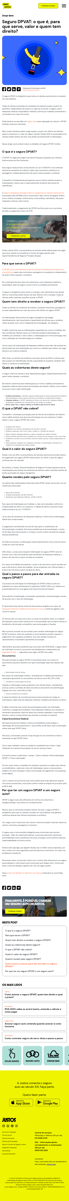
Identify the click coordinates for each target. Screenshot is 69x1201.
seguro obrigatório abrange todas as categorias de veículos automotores (34, 193)
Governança (6, 1151)
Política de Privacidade (9, 1141)
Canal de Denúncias (8, 1154)
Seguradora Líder (9, 652)
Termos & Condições (9, 1132)
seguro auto (32, 121)
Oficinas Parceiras (8, 1138)
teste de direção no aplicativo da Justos (25, 873)
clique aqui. (51, 1164)
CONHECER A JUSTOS (18, 236)
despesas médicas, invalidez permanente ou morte (23, 609)
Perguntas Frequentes (9, 1147)
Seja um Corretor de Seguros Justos (14, 1144)
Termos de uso (7, 1135)
